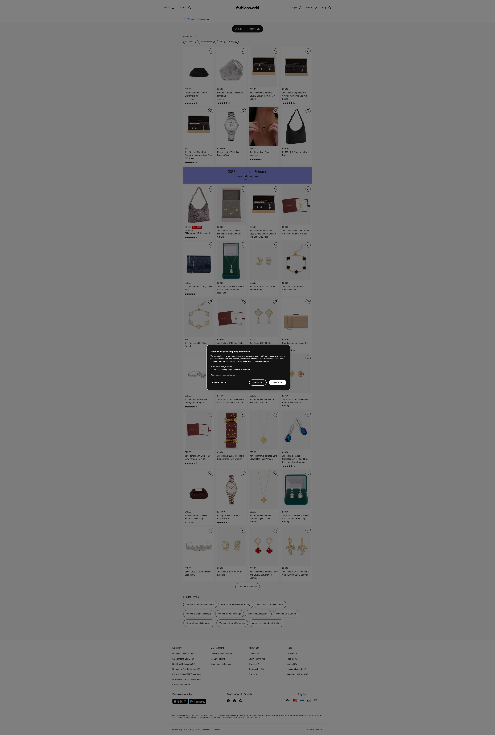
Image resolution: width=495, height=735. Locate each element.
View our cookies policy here (222, 374)
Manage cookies (219, 382)
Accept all (277, 382)
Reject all (258, 382)
